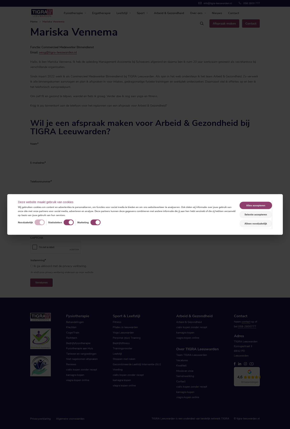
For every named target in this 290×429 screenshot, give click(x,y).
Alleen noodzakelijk (256, 223)
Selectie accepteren (256, 214)
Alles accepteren (255, 205)
